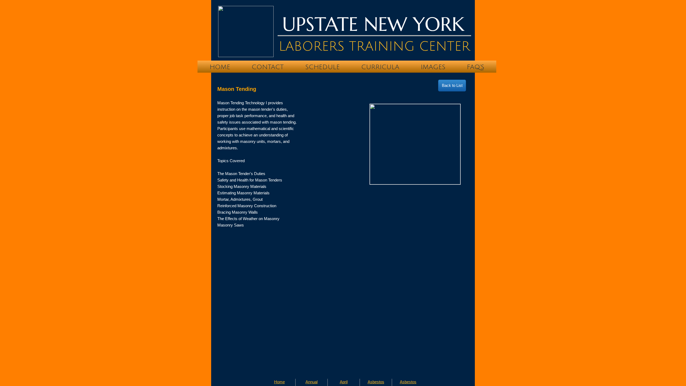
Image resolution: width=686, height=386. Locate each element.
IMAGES (433, 67)
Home (220, 67)
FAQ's (475, 67)
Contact (268, 67)
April (344, 382)
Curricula (380, 67)
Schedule (322, 67)
